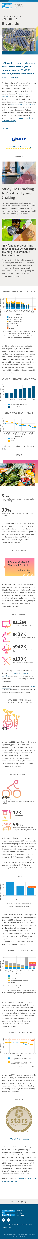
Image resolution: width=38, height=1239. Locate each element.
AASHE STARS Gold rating (19, 1139)
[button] (34, 6)
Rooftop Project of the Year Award (23, 105)
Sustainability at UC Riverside (16, 147)
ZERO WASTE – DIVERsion (19, 1032)
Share (13, 1201)
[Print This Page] (25, 1202)
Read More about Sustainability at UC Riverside (15, 127)
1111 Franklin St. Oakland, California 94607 (17, 1225)
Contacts (5, 1227)
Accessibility (14, 1236)
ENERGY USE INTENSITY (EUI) (19, 413)
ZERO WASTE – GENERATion (19, 950)
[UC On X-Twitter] (8, 1220)
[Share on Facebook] (22, 1202)
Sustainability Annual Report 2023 (18, 6)
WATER (19, 876)
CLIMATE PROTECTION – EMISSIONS (19, 291)
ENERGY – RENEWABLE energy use (19, 379)
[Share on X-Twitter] (18, 1202)
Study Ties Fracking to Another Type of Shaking (18, 193)
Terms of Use (23, 1236)
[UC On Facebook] (3, 1220)
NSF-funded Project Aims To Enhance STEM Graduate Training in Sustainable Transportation (19, 250)
